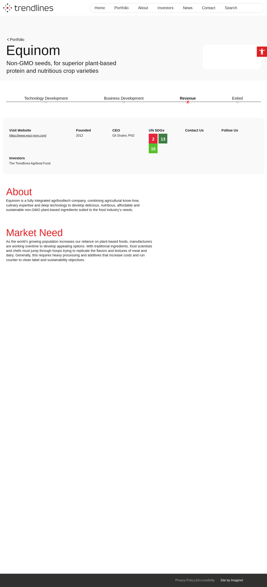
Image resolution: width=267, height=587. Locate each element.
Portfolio (121, 8)
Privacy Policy (185, 580)
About (143, 8)
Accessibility (206, 580)
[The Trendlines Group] (28, 7)
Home (100, 8)
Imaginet (237, 580)
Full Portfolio (10, 553)
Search (231, 8)
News (188, 8)
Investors (166, 8)
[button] (262, 52)
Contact (208, 8)
